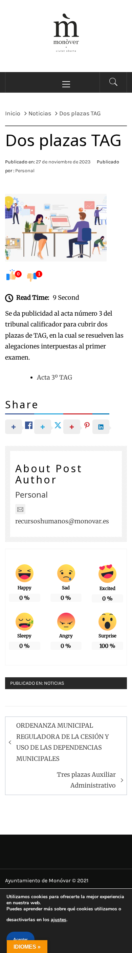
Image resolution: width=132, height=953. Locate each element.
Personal (25, 171)
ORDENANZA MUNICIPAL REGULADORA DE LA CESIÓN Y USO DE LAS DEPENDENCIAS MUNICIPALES (62, 742)
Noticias (54, 683)
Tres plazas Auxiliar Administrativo (86, 780)
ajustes (58, 919)
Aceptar (20, 939)
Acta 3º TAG (54, 377)
